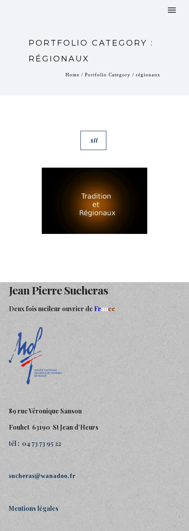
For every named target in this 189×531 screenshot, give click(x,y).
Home (72, 74)
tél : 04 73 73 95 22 (35, 443)
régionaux (148, 74)
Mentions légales (33, 508)
